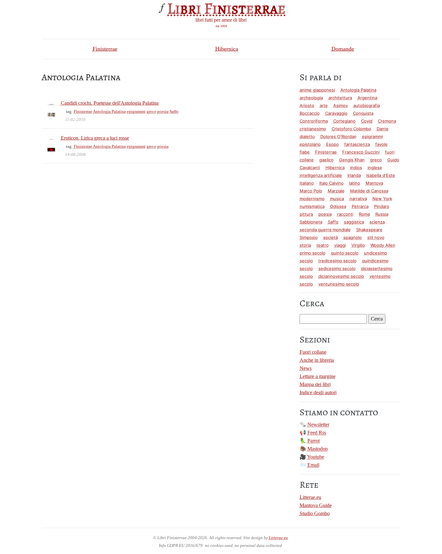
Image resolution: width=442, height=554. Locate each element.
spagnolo (352, 237)
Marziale (336, 190)
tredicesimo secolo (337, 260)
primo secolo (313, 252)
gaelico (326, 159)
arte (324, 105)
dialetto (307, 136)
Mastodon (317, 448)
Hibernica (226, 49)
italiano (307, 183)
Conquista (363, 113)
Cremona (387, 121)
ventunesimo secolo (338, 284)
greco (151, 111)
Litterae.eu (310, 497)
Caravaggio (336, 113)
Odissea (338, 206)
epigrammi (136, 111)
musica (337, 198)
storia (305, 245)
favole (381, 144)
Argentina (367, 97)
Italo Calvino (331, 183)
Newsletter (318, 424)
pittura (306, 214)
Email (313, 465)
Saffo (174, 111)
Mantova (374, 183)
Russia (381, 214)
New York (382, 198)
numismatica (312, 206)
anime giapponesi (317, 89)
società (330, 237)
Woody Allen (382, 245)
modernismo (312, 198)
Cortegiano (344, 121)
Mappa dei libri (315, 384)
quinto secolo (345, 252)
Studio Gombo (315, 513)
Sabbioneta (311, 221)
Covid (366, 121)
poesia (163, 111)
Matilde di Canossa (369, 190)
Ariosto (307, 105)
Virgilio (358, 245)
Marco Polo (311, 190)
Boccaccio (310, 113)
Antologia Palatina (109, 111)
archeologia (311, 97)
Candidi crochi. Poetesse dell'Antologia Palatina (110, 103)
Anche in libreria (317, 360)
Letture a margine (318, 376)
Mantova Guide (316, 505)
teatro (322, 245)
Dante (383, 128)
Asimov (340, 105)
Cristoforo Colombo (351, 128)
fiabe (305, 152)
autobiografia (366, 105)
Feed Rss (316, 432)
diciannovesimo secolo (341, 276)
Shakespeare (369, 229)
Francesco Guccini (361, 152)
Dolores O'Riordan (338, 136)
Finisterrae (105, 49)
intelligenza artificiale (321, 175)
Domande (342, 49)
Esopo (332, 144)
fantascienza (357, 144)
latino (354, 183)
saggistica (354, 221)
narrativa (358, 198)
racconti (345, 214)
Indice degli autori (318, 392)
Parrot (313, 440)
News (306, 368)
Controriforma (314, 121)
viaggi (340, 245)
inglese (375, 167)
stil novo (375, 237)
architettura (340, 97)
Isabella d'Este (380, 175)
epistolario (310, 144)
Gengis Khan (352, 159)
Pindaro (381, 206)
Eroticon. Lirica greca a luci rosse (95, 138)
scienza (377, 221)
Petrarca (360, 206)
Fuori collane (313, 352)
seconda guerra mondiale (325, 229)
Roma (364, 214)
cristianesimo (313, 128)
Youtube (315, 457)
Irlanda (354, 175)
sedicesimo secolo (337, 268)
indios (356, 167)
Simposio (309, 237)
